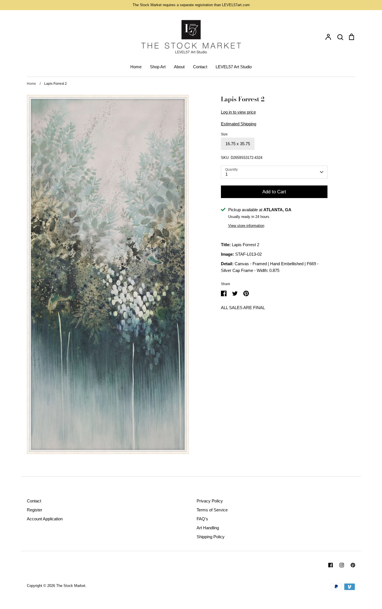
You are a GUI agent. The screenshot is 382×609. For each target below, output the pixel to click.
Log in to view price (238, 112)
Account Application (45, 518)
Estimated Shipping (238, 123)
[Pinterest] (353, 565)
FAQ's (202, 518)
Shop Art (158, 66)
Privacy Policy (210, 501)
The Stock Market (70, 586)
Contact (200, 66)
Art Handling (208, 527)
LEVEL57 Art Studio (234, 66)
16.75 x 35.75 (237, 143)
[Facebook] (330, 565)
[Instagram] (341, 565)
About (179, 66)
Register (34, 509)
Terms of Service (212, 509)
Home (136, 66)
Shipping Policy (211, 536)
